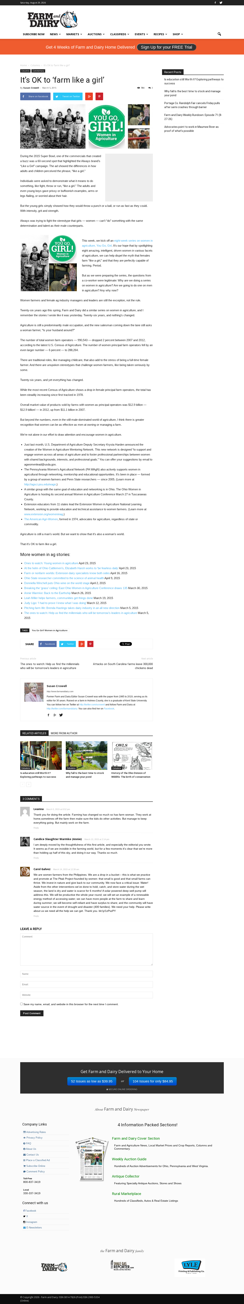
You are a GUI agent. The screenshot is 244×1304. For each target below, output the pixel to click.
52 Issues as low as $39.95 (91, 1081)
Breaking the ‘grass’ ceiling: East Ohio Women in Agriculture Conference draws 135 (75, 588)
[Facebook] (215, 2)
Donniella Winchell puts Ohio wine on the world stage (57, 583)
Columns (25, 70)
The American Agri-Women (41, 519)
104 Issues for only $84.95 (153, 1081)
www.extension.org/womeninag (43, 514)
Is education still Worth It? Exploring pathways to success (194, 81)
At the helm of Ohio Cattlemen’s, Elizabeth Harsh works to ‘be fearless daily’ (71, 568)
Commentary (38, 70)
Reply (36, 828)
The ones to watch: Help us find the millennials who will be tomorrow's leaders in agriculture (49, 666)
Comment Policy (35, 1171)
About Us (30, 1149)
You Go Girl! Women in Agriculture (49, 630)
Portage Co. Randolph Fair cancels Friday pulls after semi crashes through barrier (192, 105)
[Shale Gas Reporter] (122, 1269)
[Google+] (56, 715)
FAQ (28, 1143)
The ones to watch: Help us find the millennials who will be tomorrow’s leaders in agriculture (80, 613)
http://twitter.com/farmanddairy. (62, 708)
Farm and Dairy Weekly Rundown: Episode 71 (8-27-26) (193, 117)
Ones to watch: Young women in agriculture (51, 563)
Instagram (31, 1222)
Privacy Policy (34, 1137)
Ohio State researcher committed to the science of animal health (64, 578)
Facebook (109, 708)
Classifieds (118, 34)
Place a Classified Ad (37, 1160)
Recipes (159, 34)
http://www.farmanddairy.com (60, 691)
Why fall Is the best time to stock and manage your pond (192, 93)
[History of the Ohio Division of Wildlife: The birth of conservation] (132, 755)
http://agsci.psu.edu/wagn (40, 484)
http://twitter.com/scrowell (92, 704)
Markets (72, 34)
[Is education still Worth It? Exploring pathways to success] (41, 755)
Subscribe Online (35, 1166)
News (54, 34)
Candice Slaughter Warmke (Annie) (58, 839)
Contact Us (32, 1154)
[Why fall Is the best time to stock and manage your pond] (86, 755)
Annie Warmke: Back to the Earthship (47, 593)
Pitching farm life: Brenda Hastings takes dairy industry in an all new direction (72, 608)
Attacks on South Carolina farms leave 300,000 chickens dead (123, 666)
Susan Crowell (31, 87)
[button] (219, 34)
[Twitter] (221, 2)
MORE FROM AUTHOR (64, 733)
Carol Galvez (42, 869)
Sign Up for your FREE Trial (166, 47)
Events (140, 34)
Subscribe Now (34, 34)
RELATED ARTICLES (34, 733)
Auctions (95, 34)
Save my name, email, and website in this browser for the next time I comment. (71, 1004)
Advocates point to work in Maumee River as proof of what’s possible (191, 128)
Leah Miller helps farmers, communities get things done (58, 598)
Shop (176, 34)
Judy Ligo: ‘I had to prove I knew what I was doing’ (55, 603)
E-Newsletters (34, 1227)
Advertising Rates (36, 1132)
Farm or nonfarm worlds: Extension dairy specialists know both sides (67, 573)
